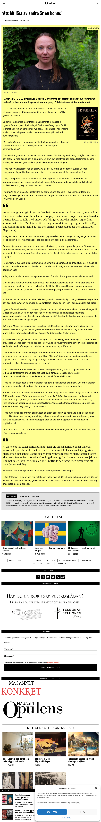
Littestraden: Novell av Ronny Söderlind (13, 549)
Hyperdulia (50, 560)
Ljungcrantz (86, 560)
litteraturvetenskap (68, 560)
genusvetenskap (35, 560)
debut (11, 560)
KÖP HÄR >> (93, 142)
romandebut (62, 564)
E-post (7, 642)
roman (50, 564)
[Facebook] (38, 577)
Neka (82, 812)
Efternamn (9, 656)
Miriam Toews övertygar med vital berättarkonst (24, 811)
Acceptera (52, 812)
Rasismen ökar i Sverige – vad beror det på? (50, 549)
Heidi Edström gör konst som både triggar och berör (15, 760)
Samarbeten (13, 20)
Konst (5, 765)
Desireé (21, 560)
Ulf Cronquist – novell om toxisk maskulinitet (81, 549)
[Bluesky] (53, 577)
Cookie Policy (66, 817)
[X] (43, 577)
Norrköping (38, 564)
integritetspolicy (53, 662)
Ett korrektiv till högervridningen (42, 760)
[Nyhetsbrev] (62, 577)
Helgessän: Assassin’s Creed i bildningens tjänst (81, 760)
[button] (96, 788)
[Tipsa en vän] (48, 577)
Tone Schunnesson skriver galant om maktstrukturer (22, 797)
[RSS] (58, 577)
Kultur (4, 20)
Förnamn (8, 649)
